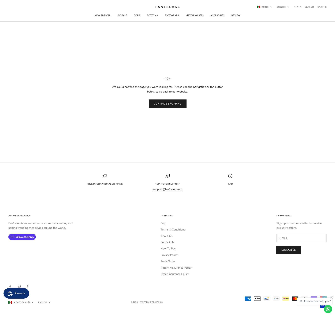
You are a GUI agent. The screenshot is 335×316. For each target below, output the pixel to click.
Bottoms (152, 15)
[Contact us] (328, 309)
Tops (137, 15)
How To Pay (168, 249)
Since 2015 (157, 302)
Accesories (217, 15)
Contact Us (167, 242)
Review (235, 15)
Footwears (172, 15)
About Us (167, 236)
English (281, 7)
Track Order (168, 261)
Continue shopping (167, 103)
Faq (163, 223)
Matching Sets (194, 15)
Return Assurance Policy (176, 268)
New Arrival (102, 15)
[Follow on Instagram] (19, 286)
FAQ (230, 184)
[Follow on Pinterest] (28, 286)
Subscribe (288, 250)
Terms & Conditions (173, 230)
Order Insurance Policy (175, 274)
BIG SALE (122, 15)
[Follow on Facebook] (10, 286)
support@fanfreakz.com (167, 189)
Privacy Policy (169, 255)
